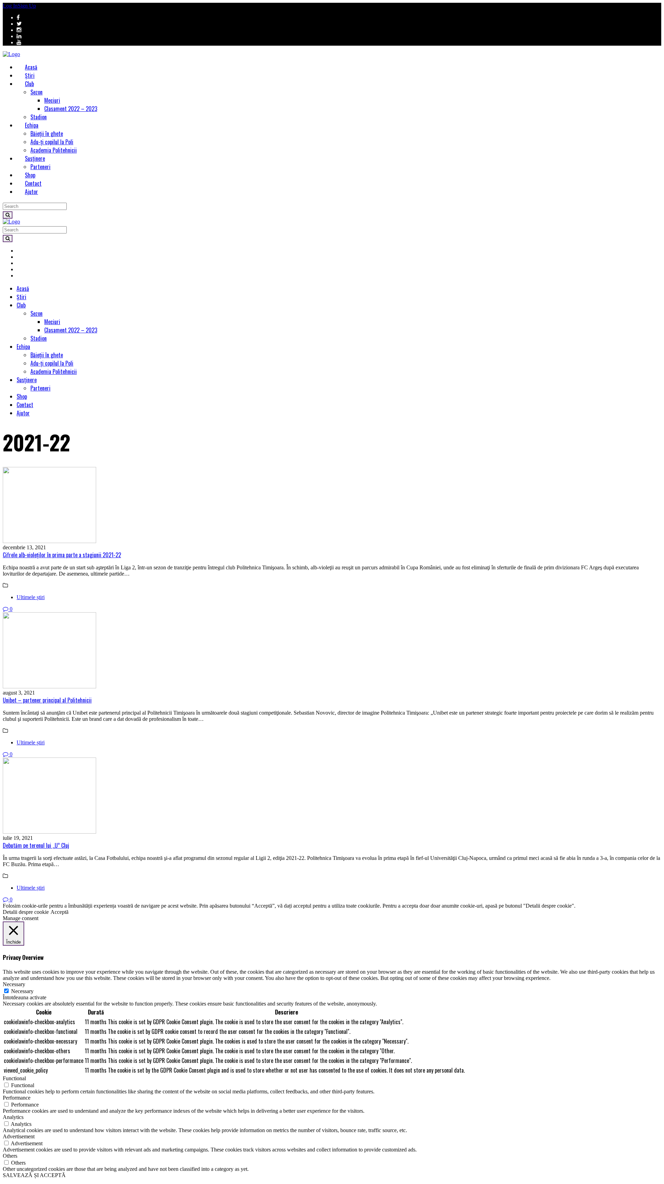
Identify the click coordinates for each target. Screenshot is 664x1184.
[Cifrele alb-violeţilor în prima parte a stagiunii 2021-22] (332, 505)
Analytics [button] (13, 1117)
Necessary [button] (14, 984)
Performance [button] (16, 1098)
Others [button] (10, 1156)
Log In (10, 6)
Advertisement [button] (19, 1136)
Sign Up (27, 6)
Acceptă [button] (59, 912)
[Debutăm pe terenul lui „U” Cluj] (332, 796)
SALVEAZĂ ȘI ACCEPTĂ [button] (34, 1175)
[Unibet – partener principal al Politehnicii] (332, 651)
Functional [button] (14, 1078)
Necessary (22, 991)
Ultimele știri (31, 597)
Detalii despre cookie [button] (26, 912)
